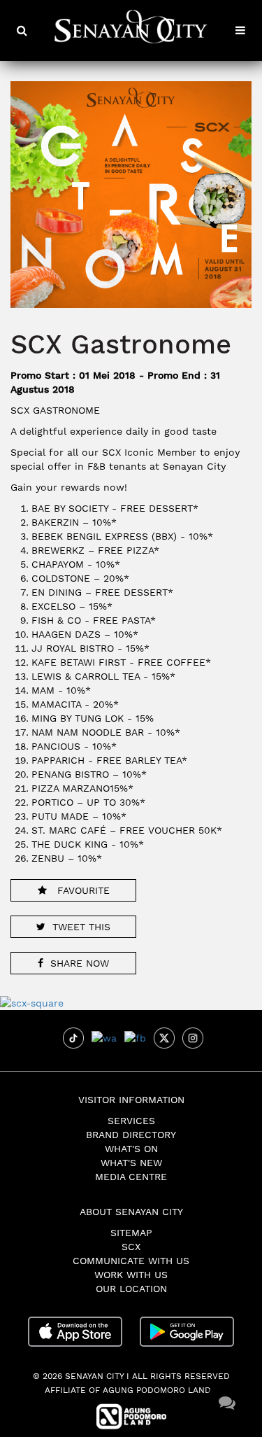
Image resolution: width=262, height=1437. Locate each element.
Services (131, 1120)
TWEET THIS (81, 926)
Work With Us (131, 1274)
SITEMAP (131, 1232)
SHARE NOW (79, 963)
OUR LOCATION (131, 1288)
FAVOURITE (82, 890)
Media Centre (131, 1176)
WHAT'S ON (131, 1148)
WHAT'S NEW (131, 1162)
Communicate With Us (131, 1260)
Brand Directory (131, 1134)
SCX (131, 1246)
